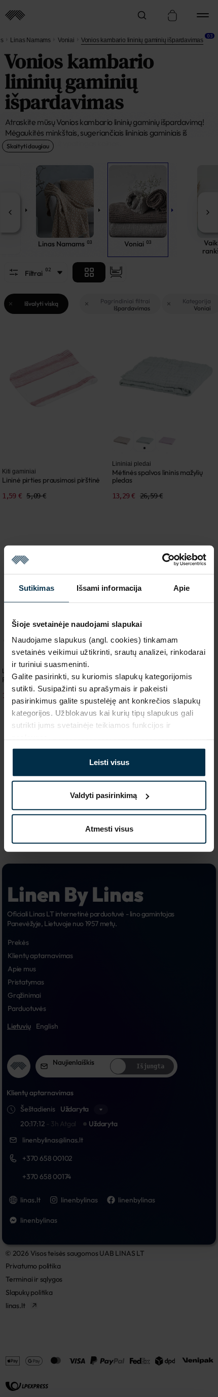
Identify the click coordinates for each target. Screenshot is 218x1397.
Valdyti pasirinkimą (103, 795)
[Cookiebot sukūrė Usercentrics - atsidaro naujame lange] (162, 559)
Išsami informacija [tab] (109, 587)
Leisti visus (109, 761)
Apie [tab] (181, 587)
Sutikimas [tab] (36, 587)
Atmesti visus (109, 828)
